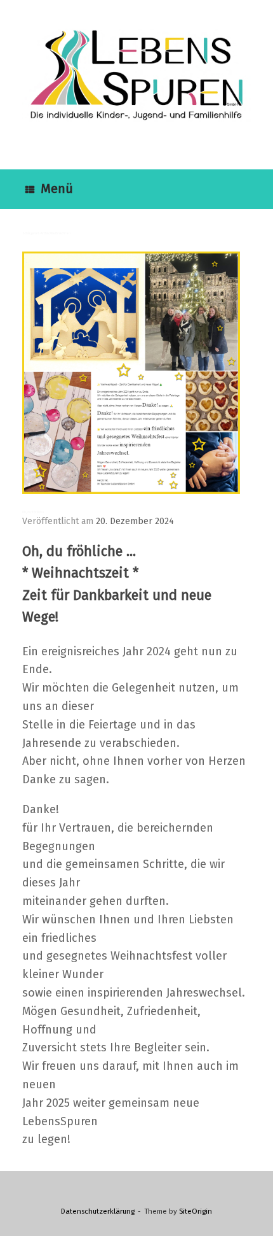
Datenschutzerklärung (98, 1211)
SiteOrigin (195, 1211)
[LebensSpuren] (136, 75)
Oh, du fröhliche (33, 512)
